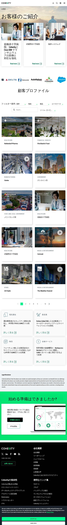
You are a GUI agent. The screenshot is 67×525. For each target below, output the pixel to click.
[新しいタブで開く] (2, 454)
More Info (33, 523)
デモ (3, 503)
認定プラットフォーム (41, 500)
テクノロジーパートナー (9, 487)
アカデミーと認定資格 (9, 494)
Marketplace (5, 497)
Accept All (33, 519)
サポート (37, 484)
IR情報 (36, 462)
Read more (13, 64)
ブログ (36, 487)
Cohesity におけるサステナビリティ (46, 475)
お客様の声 (37, 472)
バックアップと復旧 (40, 490)
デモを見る (13, 426)
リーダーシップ (39, 456)
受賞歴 (36, 469)
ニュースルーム (39, 459)
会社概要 (37, 452)
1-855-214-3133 (5, 458)
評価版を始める (15, 420)
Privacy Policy (50, 512)
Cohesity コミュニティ (41, 503)
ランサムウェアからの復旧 (43, 494)
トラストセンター (7, 500)
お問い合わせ (8, 464)
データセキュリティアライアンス (13, 490)
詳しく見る (9, 333)
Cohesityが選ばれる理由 (9, 484)
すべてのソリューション (42, 497)
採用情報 (37, 465)
